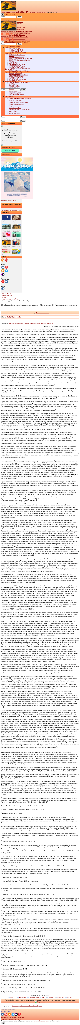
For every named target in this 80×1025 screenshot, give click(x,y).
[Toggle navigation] (2, 14)
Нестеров (50, 323)
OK (3, 1023)
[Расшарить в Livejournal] (50, 997)
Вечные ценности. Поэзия (17, 39)
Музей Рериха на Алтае (16, 104)
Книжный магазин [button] (10, 81)
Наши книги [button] (8, 53)
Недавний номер (14, 46)
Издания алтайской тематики (18, 42)
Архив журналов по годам (17, 79)
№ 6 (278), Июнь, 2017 (14, 317)
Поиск (19, 16)
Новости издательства (16, 49)
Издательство (13, 106)
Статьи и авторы (14, 76)
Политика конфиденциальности (11, 1019)
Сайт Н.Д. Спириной (15, 100)
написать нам (41, 12)
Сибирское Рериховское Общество (20, 98)
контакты (32, 12)
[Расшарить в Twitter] (42, 997)
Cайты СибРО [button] (9, 96)
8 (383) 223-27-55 (9, 14)
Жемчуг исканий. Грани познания (19, 60)
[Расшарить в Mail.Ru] (68, 997)
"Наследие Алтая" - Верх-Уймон (19, 82)
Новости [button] (7, 20)
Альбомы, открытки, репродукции (19, 41)
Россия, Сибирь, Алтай (16, 94)
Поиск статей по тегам (16, 77)
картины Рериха (29, 323)
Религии (11, 89)
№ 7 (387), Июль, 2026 (8, 200)
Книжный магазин (14, 113)
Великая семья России (16, 57)
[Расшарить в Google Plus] (21, 997)
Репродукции (13, 91)
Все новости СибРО (15, 51)
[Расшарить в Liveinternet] (59, 997)
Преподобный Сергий (16, 323)
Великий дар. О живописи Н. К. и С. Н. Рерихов (27, 1006)
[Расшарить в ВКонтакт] (12, 997)
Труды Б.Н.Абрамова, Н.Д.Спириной (20, 58)
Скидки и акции (14, 85)
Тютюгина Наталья (42, 313)
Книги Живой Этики (15, 108)
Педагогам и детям (15, 93)
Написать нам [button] (5, 1011)
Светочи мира (13, 62)
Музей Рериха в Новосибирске (18, 102)
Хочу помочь (13, 111)
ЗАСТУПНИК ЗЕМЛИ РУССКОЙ (11, 210)
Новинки (11, 83)
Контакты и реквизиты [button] (8, 1010)
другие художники (40, 323)
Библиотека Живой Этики (17, 27)
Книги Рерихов (13, 87)
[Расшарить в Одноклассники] (33, 997)
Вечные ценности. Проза (17, 64)
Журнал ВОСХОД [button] (10, 72)
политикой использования (42, 1021)
